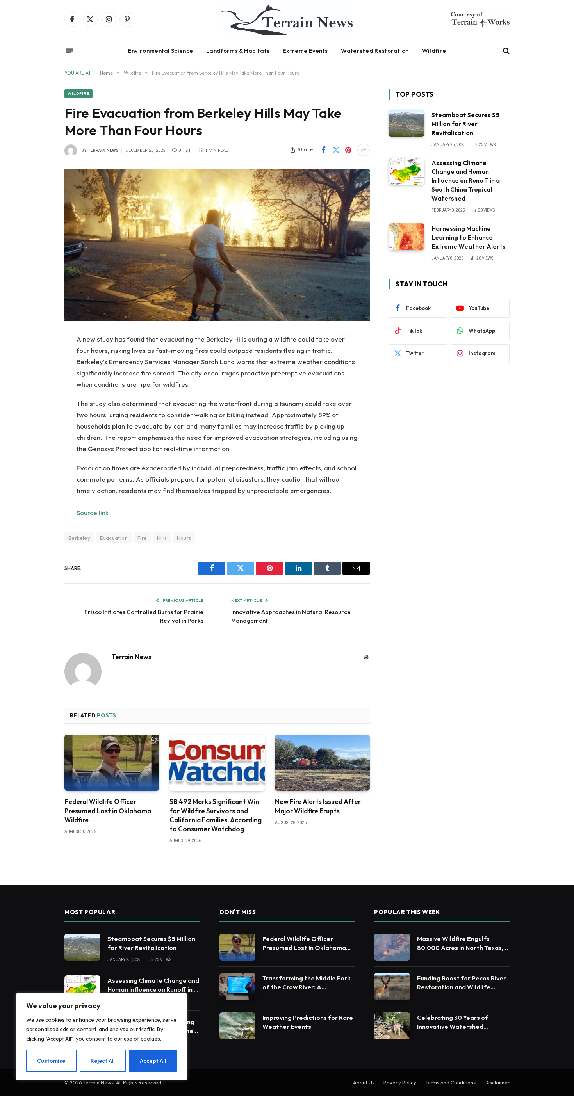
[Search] (505, 51)
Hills (162, 538)
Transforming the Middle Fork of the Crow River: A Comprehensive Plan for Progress (306, 983)
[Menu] (69, 50)
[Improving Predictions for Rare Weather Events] (237, 1025)
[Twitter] (37, 380)
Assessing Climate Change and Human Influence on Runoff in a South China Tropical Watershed (465, 181)
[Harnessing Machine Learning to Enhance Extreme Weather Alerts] (406, 236)
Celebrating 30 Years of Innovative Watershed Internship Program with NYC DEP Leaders (459, 1022)
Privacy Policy (399, 1082)
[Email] (37, 439)
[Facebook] (37, 360)
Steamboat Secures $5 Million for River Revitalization (465, 124)
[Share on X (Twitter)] (336, 150)
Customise (51, 1060)
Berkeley (79, 538)
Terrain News (103, 150)
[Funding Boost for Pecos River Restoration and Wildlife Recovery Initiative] (392, 986)
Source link (93, 513)
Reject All (103, 1060)
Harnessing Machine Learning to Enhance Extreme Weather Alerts (468, 237)
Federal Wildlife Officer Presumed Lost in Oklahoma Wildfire (107, 810)
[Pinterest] (37, 419)
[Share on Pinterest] (348, 150)
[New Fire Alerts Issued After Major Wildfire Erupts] (322, 763)
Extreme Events (305, 50)
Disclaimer (497, 1082)
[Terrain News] (287, 19)
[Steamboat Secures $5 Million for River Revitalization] (406, 123)
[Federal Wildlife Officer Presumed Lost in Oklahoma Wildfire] (111, 763)
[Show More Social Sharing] (363, 150)
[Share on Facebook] (323, 150)
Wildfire (434, 50)
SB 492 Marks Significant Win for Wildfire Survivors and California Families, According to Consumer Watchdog (215, 815)
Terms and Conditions (450, 1082)
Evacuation (114, 538)
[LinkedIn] (37, 399)
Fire (142, 538)
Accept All (153, 1060)
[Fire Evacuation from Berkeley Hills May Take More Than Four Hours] (217, 245)
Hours (184, 538)
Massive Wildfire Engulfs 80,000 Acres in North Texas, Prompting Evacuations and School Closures (460, 943)
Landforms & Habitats (237, 50)
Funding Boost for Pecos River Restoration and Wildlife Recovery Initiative (461, 983)
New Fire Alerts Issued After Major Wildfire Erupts (318, 806)
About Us (363, 1082)
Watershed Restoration (374, 50)
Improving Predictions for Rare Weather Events (307, 1022)
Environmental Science (160, 50)
